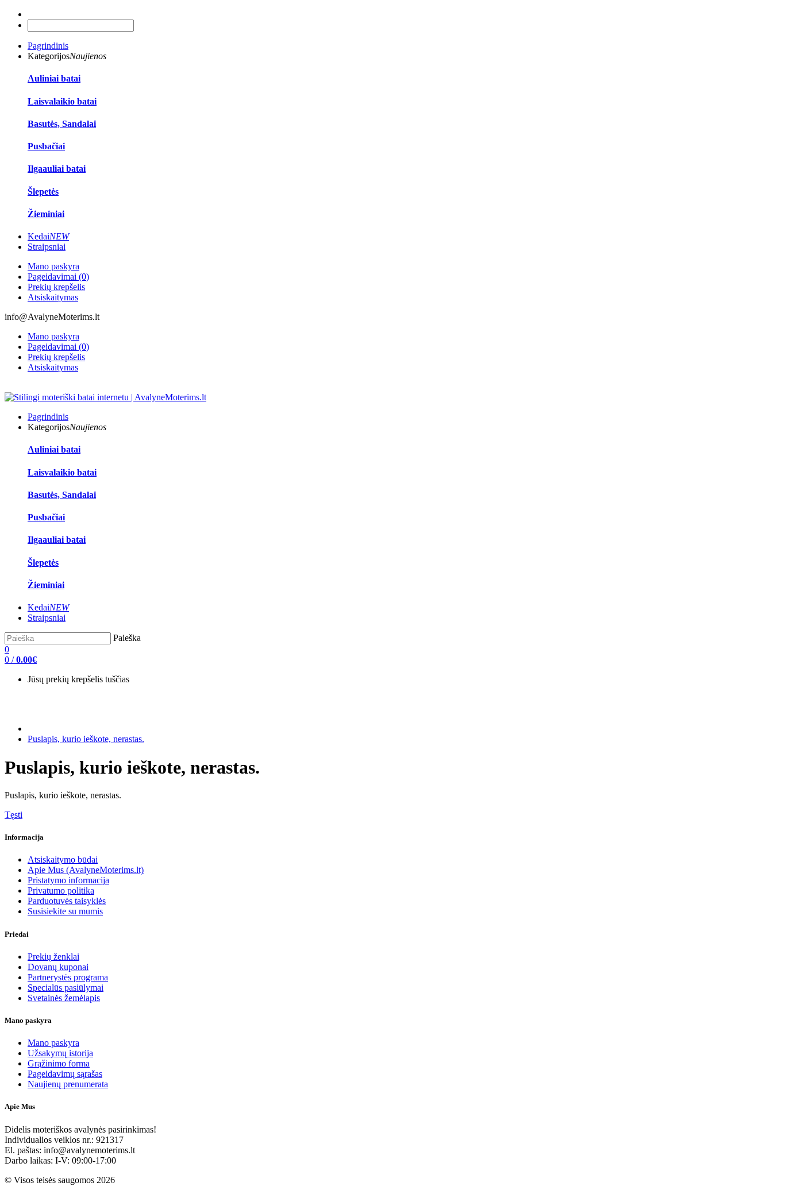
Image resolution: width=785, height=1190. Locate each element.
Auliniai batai (54, 78)
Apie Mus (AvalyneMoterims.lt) (86, 870)
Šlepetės (43, 191)
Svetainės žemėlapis (64, 998)
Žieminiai (46, 214)
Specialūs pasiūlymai (65, 987)
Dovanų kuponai (58, 967)
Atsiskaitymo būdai (63, 859)
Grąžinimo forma (59, 1063)
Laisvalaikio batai (62, 101)
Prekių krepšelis (56, 287)
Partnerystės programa (68, 977)
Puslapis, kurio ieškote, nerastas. (86, 739)
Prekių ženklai (53, 956)
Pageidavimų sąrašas (65, 1074)
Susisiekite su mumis (65, 911)
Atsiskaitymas (53, 297)
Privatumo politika (61, 890)
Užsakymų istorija (60, 1053)
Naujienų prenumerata (68, 1084)
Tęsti (13, 815)
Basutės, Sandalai (62, 124)
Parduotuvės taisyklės (67, 901)
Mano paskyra (53, 266)
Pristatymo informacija (68, 880)
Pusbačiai (46, 146)
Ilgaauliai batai (57, 168)
